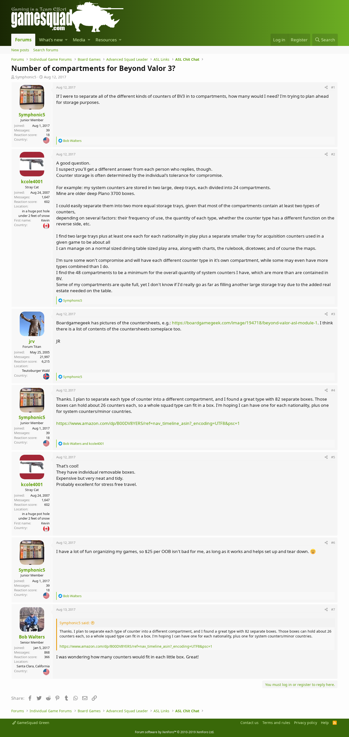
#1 (333, 87)
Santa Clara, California (33, 666)
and (83, 443)
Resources (106, 40)
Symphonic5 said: (75, 622)
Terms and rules (276, 722)
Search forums (45, 49)
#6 (333, 542)
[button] (66, 40)
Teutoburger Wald (36, 370)
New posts (20, 49)
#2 (333, 154)
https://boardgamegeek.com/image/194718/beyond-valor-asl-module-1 (245, 323)
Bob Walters (32, 637)
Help (325, 722)
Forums (23, 40)
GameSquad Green (32, 722)
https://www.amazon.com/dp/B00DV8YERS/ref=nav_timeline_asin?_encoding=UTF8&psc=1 (148, 423)
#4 (333, 390)
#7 (333, 609)
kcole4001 (32, 182)
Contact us (249, 722)
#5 (333, 457)
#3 (333, 314)
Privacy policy (305, 722)
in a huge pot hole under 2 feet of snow (34, 213)
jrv (32, 341)
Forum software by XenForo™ (174, 732)
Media (79, 40)
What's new (51, 40)
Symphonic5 (25, 77)
